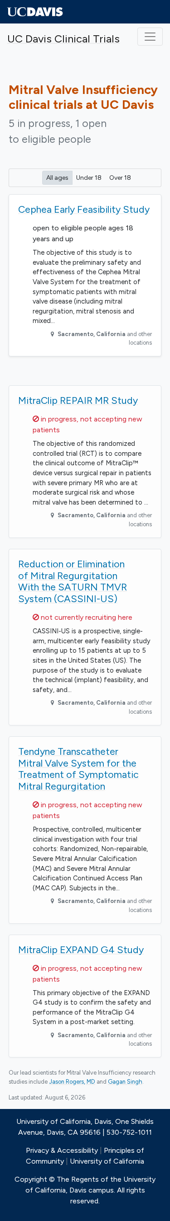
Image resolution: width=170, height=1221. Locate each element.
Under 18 (89, 178)
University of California (107, 1161)
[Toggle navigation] (150, 37)
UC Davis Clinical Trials (63, 38)
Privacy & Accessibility (62, 1150)
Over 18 (120, 178)
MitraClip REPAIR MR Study (78, 400)
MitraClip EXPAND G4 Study (81, 949)
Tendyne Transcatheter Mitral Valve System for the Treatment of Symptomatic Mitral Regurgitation (78, 769)
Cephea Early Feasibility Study (84, 209)
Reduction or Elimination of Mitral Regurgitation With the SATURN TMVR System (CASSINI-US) (72, 581)
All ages (57, 178)
